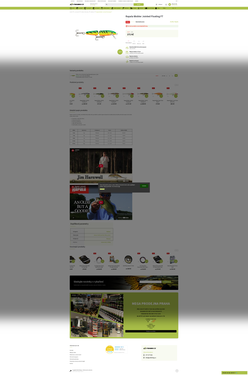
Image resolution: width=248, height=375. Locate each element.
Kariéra (136, 1)
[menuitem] (73, 8)
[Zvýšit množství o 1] (172, 75)
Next (177, 85)
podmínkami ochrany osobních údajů (156, 284)
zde (119, 186)
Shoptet (76, 371)
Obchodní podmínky (112, 1)
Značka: (174, 22)
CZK (176, 1)
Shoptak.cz (82, 371)
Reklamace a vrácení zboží (90, 1)
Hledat (138, 4)
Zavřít (175, 45)
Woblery (109, 231)
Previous (175, 85)
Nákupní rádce (80, 1)
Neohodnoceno (140, 21)
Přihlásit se (166, 281)
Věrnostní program (102, 1)
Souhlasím (144, 186)
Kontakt (73, 1)
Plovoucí (108, 239)
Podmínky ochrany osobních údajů (125, 1)
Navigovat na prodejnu (151, 331)
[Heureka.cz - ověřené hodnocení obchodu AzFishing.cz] (123, 349)
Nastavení (102, 189)
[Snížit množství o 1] (166, 75)
